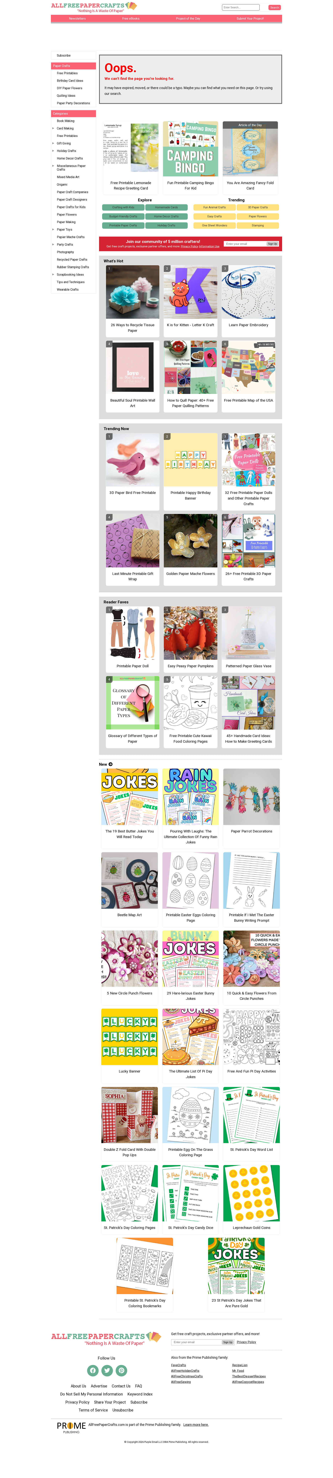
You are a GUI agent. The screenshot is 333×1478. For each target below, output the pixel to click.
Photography (65, 252)
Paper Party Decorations (73, 103)
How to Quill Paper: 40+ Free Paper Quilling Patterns (190, 403)
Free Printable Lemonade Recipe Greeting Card (130, 186)
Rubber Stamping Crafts (73, 267)
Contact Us (121, 1386)
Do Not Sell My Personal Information (91, 1394)
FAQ (138, 1386)
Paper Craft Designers (72, 199)
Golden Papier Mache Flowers (190, 573)
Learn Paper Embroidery (248, 325)
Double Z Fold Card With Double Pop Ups (130, 1152)
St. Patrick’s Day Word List (251, 1149)
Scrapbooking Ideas (70, 274)
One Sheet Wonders (214, 225)
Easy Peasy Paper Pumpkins (191, 666)
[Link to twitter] (107, 1370)
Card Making (65, 128)
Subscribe (64, 55)
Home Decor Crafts (70, 158)
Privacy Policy (189, 246)
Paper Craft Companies (72, 192)
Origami (62, 184)
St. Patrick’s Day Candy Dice (190, 1227)
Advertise (99, 1386)
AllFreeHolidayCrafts (185, 1371)
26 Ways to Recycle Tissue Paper (132, 328)
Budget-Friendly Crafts (123, 216)
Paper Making (66, 222)
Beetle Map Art (129, 915)
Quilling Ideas (66, 96)
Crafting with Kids (123, 207)
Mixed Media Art (68, 177)
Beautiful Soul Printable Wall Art (132, 403)
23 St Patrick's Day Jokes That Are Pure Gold (236, 1303)
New (103, 764)
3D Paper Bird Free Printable (132, 492)
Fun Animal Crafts (215, 207)
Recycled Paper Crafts (72, 259)
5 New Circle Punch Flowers (129, 993)
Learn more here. (196, 1425)
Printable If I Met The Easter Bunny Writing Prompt (251, 918)
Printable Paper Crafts (123, 225)
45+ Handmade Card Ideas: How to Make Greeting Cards (248, 739)
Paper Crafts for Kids (71, 207)
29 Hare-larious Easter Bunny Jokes (190, 996)
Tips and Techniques (71, 282)
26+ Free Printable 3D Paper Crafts (248, 576)
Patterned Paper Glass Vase (248, 666)
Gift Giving (64, 143)
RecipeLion (239, 1365)
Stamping (258, 225)
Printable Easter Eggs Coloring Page (190, 918)
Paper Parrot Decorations (251, 831)
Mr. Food (238, 1371)
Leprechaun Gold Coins (251, 1227)
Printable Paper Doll (133, 666)
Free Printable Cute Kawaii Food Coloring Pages (190, 739)
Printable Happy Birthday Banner (191, 495)
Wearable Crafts (68, 289)
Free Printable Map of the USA (248, 400)
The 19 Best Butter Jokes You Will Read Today (129, 834)
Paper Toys (64, 229)
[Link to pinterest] (121, 1370)
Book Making (65, 121)
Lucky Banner (129, 1071)
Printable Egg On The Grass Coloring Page (190, 1152)
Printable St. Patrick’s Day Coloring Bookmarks (144, 1303)
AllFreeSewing (181, 1382)
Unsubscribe (123, 1410)
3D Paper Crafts (258, 207)
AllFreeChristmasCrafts (187, 1376)
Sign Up (272, 243)
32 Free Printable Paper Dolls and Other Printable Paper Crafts (248, 498)
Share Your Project (110, 1402)
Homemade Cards (166, 207)
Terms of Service (93, 1410)
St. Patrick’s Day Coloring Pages (129, 1227)
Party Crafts (65, 244)
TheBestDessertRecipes (249, 1376)
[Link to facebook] (93, 1370)
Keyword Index (140, 1394)
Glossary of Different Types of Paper (132, 739)
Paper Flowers (67, 214)
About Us (78, 1386)
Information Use (209, 246)
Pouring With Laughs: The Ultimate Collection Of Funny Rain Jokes (190, 837)
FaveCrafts (178, 1365)
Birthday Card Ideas (70, 81)
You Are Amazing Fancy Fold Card (250, 186)
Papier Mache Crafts (71, 237)
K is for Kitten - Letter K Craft (190, 325)
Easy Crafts (215, 216)
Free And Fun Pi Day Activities (251, 1071)
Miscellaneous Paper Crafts (71, 167)
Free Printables (67, 73)
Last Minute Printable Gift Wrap (132, 576)
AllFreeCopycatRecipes (248, 1382)
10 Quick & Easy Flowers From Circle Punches (251, 996)
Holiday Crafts (66, 151)
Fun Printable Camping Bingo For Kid (190, 186)
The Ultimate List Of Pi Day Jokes (190, 1074)
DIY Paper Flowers (69, 88)
